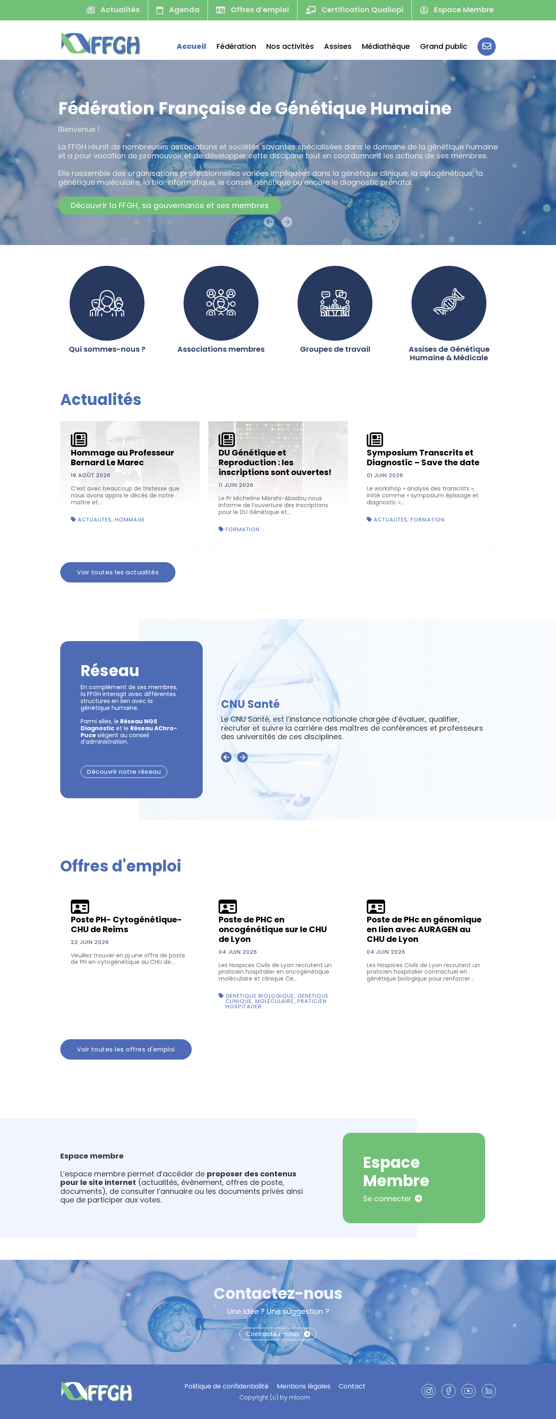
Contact (352, 1386)
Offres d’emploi (259, 9)
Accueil (191, 46)
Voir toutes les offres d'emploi (126, 1049)
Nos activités (290, 46)
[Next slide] (242, 757)
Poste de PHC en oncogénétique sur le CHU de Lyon (273, 929)
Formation (242, 529)
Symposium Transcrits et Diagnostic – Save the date (423, 457)
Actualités (119, 9)
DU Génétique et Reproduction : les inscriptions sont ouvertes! (275, 462)
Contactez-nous (278, 1293)
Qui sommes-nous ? (107, 349)
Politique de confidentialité (226, 1386)
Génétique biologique (259, 996)
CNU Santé (250, 704)
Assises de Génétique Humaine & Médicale (449, 353)
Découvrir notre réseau (124, 771)
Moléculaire (274, 1001)
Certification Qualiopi (361, 9)
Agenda (183, 9)
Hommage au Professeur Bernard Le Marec (122, 457)
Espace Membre (463, 9)
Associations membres (221, 349)
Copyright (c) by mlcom (274, 1397)
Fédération (236, 46)
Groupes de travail (335, 349)
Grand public (443, 46)
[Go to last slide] (226, 757)
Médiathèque (386, 46)
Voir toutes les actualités (118, 572)
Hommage (130, 519)
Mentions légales (304, 1386)
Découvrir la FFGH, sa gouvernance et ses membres (170, 205)
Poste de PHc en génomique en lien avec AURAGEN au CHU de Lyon (424, 929)
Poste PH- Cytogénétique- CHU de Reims (126, 924)
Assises (338, 46)
